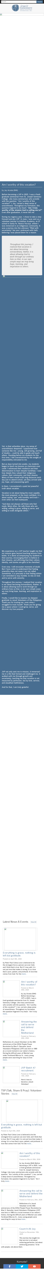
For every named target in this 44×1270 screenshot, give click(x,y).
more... (24, 974)
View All (33, 922)
